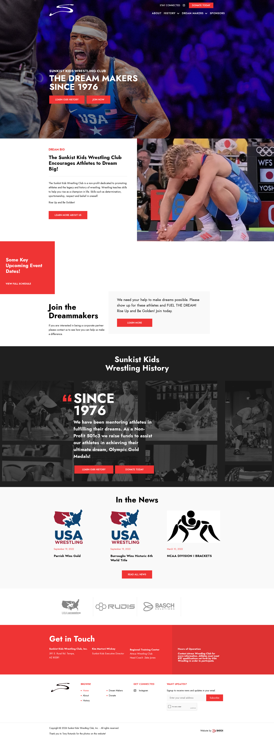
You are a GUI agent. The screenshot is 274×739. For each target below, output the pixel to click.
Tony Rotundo (69, 733)
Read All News (137, 574)
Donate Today (201, 5)
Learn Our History (66, 99)
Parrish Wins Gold (67, 556)
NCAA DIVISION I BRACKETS (189, 556)
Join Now (98, 99)
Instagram (143, 690)
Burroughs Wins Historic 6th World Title (131, 558)
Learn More (134, 322)
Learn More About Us (68, 215)
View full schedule (18, 283)
